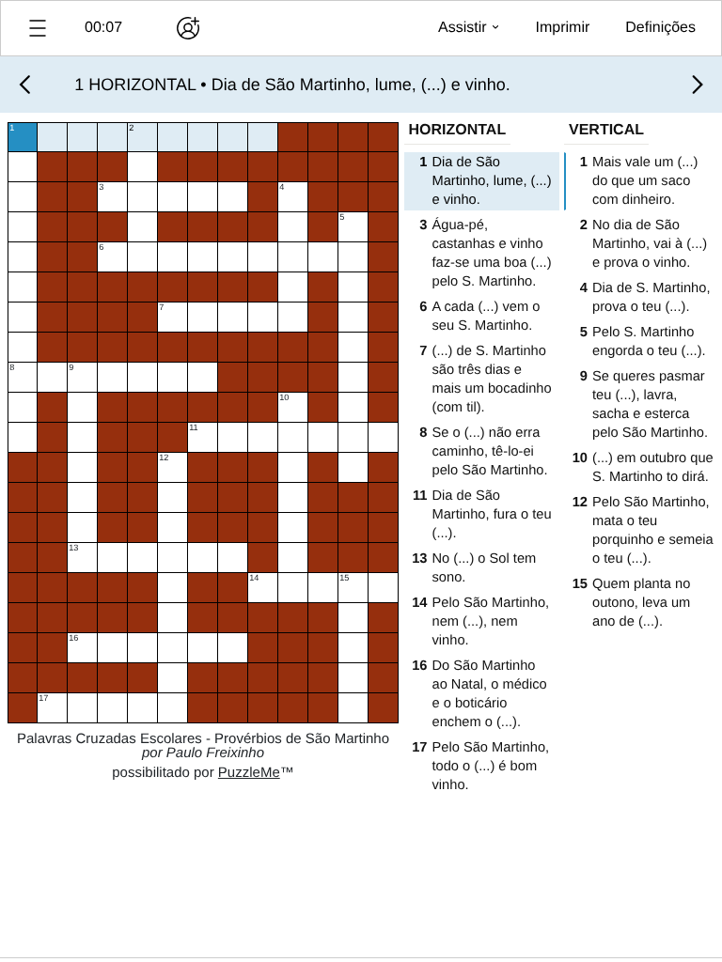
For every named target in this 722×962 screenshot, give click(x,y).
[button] (37, 28)
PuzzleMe (249, 773)
